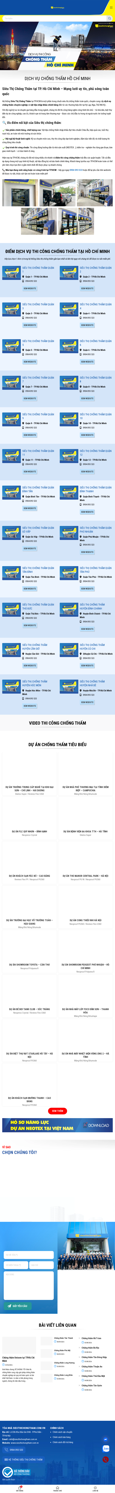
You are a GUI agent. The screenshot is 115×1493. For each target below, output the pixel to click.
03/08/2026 (60, 1366)
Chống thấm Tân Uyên (92, 1385)
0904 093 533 (76, 170)
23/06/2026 (8, 1365)
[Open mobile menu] (111, 8)
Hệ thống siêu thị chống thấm (25, 1459)
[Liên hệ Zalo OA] (105, 1448)
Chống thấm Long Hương (64, 1363)
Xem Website (30, 288)
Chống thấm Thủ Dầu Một (93, 1376)
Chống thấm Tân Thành (63, 1338)
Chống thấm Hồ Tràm (91, 1338)
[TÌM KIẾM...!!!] (109, 18)
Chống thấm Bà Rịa (90, 1347)
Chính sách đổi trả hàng (63, 1442)
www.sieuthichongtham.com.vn (25, 1443)
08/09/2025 (60, 1342)
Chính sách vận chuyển (62, 1432)
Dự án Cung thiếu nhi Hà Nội (85, 920)
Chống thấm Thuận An (92, 1366)
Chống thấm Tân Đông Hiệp (94, 1357)
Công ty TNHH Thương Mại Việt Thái (29, 1479)
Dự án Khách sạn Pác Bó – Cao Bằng (29, 875)
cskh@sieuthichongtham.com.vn (23, 1439)
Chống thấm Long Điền (63, 1375)
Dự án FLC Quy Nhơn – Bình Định (29, 831)
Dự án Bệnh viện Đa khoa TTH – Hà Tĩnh (85, 831)
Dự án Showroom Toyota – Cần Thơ (29, 964)
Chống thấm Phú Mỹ (62, 1350)
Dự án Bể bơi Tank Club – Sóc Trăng (29, 1009)
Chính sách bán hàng (62, 1437)
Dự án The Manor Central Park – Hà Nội (85, 875)
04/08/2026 (88, 1371)
